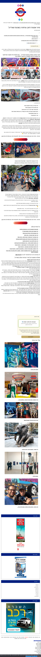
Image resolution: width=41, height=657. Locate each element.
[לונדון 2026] (20, 16)
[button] (37, 640)
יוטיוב (21, 5)
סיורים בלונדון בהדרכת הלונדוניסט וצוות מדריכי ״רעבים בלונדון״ (24, 22)
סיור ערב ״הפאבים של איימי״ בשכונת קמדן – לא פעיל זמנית (26, 244)
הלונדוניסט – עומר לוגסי (33, 198)
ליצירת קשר (18, 254)
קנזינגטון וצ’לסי (36, 596)
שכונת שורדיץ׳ (29, 260)
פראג (23, 638)
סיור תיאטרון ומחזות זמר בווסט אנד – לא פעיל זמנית (28, 246)
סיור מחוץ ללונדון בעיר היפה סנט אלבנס (30, 241)
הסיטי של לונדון (36, 587)
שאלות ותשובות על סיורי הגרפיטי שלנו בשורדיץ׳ (29, 40)
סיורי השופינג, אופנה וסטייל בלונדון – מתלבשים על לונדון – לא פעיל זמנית (24, 248)
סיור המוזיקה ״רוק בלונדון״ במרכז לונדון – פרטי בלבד (28, 237)
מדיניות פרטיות (28, 656)
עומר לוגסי (29, 120)
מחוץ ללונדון (37, 589)
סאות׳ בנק (37, 593)
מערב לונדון (37, 591)
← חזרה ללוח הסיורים (35, 46)
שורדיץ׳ (27, 49)
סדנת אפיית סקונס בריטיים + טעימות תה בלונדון (29, 229)
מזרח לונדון (37, 588)
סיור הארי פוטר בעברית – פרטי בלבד (31, 235)
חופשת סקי (15, 638)
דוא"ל (22, 20)
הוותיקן (21, 638)
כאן (2, 136)
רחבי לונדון (37, 584)
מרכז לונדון (37, 592)
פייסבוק (23, 5)
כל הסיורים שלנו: (34, 38)
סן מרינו (19, 638)
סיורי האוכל (17, 266)
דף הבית (38, 22)
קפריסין (25, 638)
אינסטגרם (18, 5)
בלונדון (22, 80)
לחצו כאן (20, 123)
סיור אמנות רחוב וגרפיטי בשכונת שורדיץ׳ (30, 231)
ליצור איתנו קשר (6, 290)
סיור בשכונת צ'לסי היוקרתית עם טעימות (30, 233)
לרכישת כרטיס (30, 336)
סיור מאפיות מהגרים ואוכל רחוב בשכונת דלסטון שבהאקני (27, 239)
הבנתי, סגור (35, 656)
